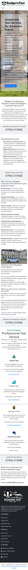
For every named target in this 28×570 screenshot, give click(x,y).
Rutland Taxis (4, 517)
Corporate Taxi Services (14, 425)
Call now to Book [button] (11, 86)
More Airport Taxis (14, 374)
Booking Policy (18, 566)
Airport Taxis (4, 533)
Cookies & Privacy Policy (7, 566)
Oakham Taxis (4, 520)
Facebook (5, 557)
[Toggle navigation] (3, 8)
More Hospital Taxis (14, 400)
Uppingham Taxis (5, 523)
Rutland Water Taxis (6, 526)
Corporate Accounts (6, 536)
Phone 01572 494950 (8, 548)
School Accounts (5, 541)
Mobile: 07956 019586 (8, 551)
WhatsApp (5, 554)
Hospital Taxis (4, 538)
